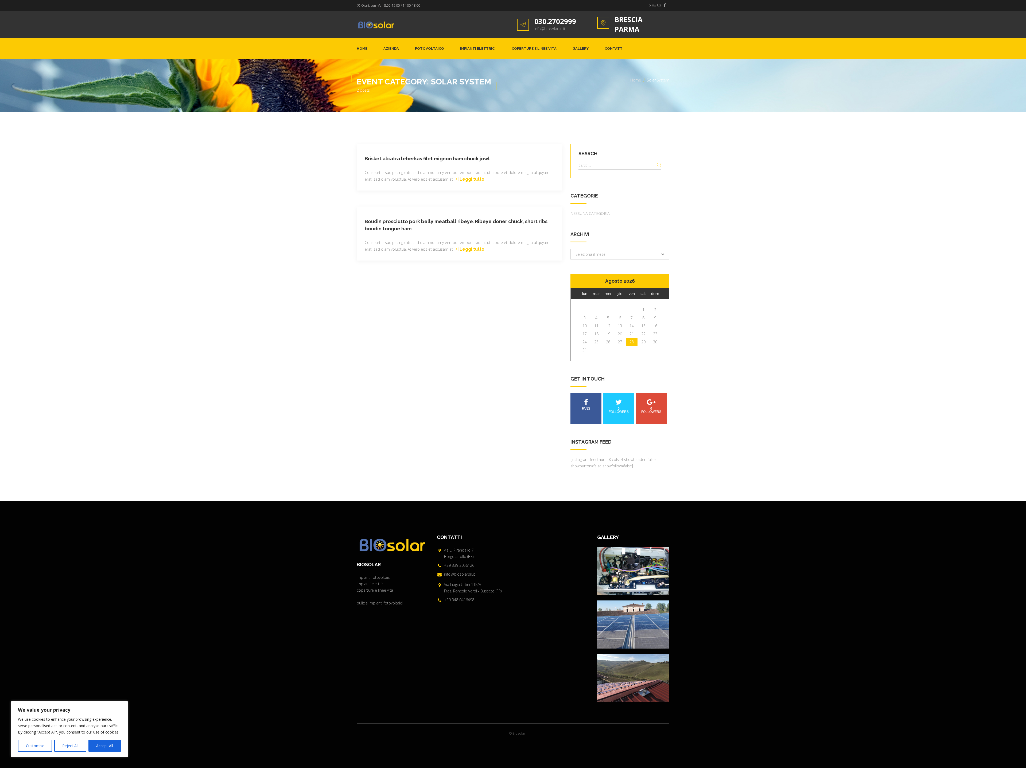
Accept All (104, 745)
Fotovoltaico (429, 48)
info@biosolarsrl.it (549, 28)
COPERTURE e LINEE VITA (534, 48)
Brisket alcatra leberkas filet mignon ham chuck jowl (427, 158)
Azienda (391, 48)
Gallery (581, 48)
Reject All (70, 745)
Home (362, 48)
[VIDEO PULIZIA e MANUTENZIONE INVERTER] (633, 571)
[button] (619, 254)
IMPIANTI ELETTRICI (478, 48)
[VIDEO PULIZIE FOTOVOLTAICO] (633, 624)
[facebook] (665, 5)
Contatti (614, 48)
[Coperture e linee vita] (633, 678)
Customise (35, 745)
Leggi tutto (472, 179)
